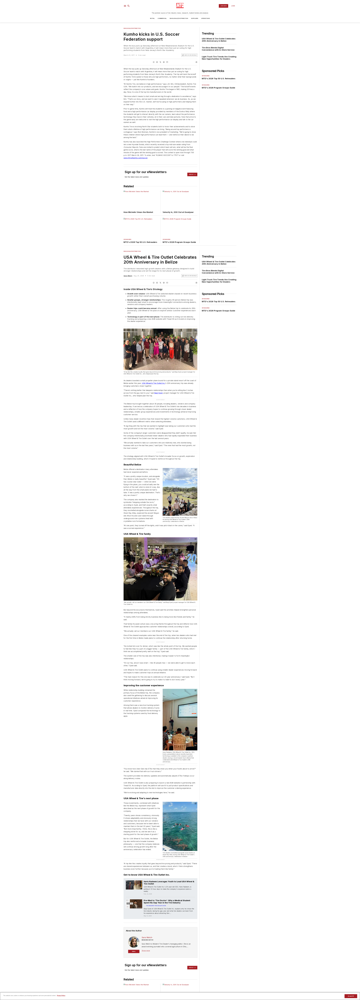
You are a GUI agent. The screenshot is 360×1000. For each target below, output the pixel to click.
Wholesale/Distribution (179, 18)
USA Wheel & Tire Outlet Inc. (153, 383)
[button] (125, 5)
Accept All (351, 996)
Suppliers (194, 18)
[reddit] (164, 62)
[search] (128, 5)
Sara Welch (128, 276)
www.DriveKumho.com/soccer (136, 158)
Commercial (162, 18)
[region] (180, 996)
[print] (196, 62)
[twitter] (160, 62)
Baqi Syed (158, 393)
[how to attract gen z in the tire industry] (134, 858)
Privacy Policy (61, 995)
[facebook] (154, 62)
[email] (167, 62)
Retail (152, 18)
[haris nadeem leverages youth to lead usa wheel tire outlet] (134, 839)
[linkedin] (157, 62)
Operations (205, 18)
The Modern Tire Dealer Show (156, 860)
